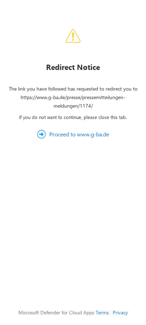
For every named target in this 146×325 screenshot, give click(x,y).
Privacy (120, 312)
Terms (102, 312)
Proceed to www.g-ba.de (79, 134)
